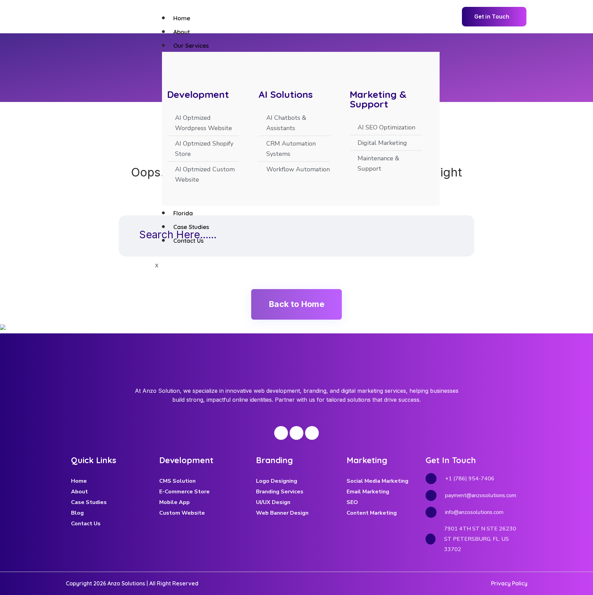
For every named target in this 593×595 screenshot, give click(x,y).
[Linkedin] (312, 433)
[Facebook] (281, 433)
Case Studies (191, 226)
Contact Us (188, 240)
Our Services (191, 45)
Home (181, 18)
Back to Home (296, 304)
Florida (183, 213)
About (181, 31)
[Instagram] (296, 433)
